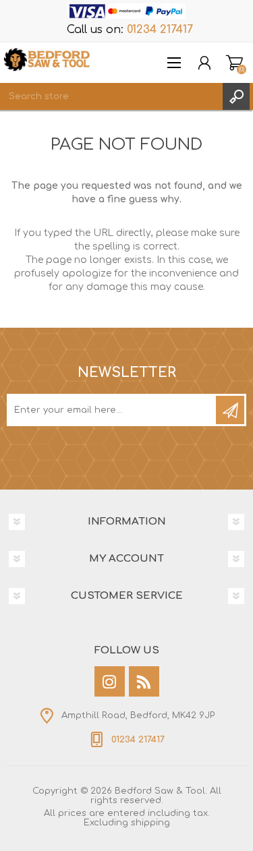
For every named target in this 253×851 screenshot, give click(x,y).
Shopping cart (234, 63)
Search (236, 96)
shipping (150, 822)
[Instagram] (109, 681)
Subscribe (230, 410)
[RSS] (144, 681)
